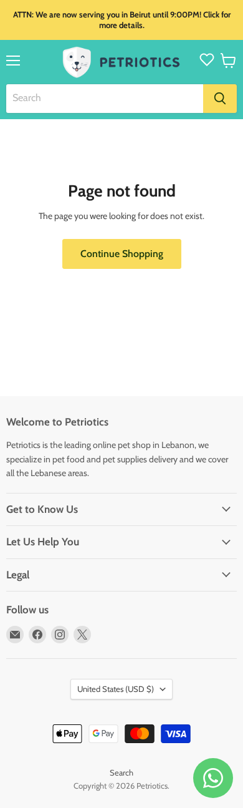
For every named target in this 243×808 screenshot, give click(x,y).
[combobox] (104, 98)
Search (121, 772)
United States (115, 689)
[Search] (220, 98)
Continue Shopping (121, 254)
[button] (228, 60)
